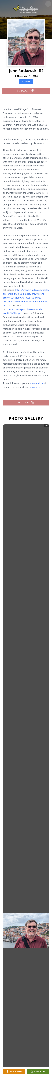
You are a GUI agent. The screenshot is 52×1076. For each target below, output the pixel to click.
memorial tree (37, 383)
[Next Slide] (46, 931)
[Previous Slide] (5, 931)
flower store (35, 387)
